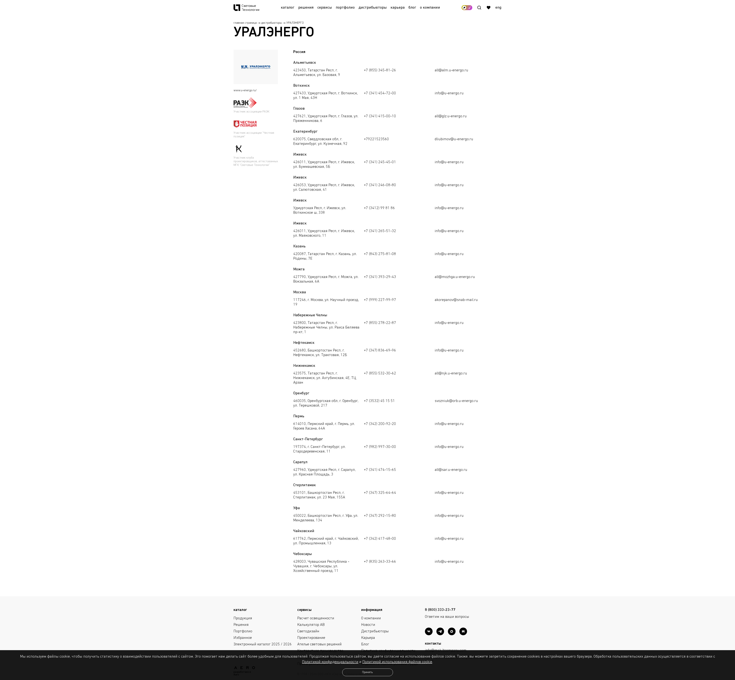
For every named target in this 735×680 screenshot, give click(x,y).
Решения (306, 8)
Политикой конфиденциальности (330, 662)
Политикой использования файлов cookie (397, 662)
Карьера (397, 8)
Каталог (287, 8)
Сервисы (324, 8)
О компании (430, 8)
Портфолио (345, 8)
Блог (412, 8)
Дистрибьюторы (373, 8)
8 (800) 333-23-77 (440, 610)
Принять (367, 672)
